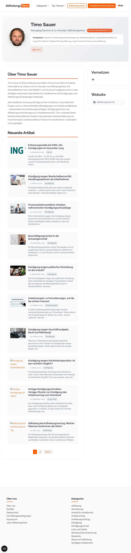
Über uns (11, 506)
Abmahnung (77, 509)
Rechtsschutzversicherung (83, 533)
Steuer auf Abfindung (81, 539)
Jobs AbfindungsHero (17, 522)
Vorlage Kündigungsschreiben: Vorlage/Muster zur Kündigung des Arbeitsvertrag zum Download (47, 392)
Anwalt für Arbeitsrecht (82, 512)
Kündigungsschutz (80, 526)
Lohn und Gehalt (79, 529)
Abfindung (76, 506)
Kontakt (10, 509)
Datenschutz (12, 512)
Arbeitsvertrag (78, 516)
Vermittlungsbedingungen (19, 516)
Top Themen (58, 6)
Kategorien (42, 6)
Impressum (12, 519)
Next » (48, 452)
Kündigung (76, 522)
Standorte (76, 536)
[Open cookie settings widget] (4, 549)
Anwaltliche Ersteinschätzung (101, 6)
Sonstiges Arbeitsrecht (82, 543)
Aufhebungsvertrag (80, 519)
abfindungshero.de (106, 102)
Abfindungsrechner (77, 6)
